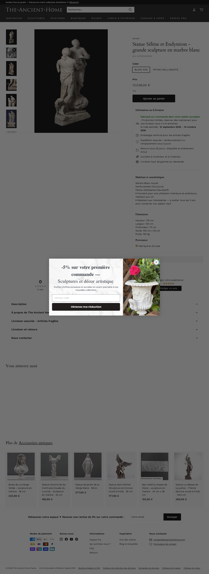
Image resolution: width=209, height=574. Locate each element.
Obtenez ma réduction (86, 307)
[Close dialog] (156, 262)
